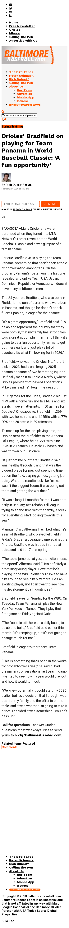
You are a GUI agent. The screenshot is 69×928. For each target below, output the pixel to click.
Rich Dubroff (15, 185)
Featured (28, 743)
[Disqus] (34, 796)
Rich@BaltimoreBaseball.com (38, 735)
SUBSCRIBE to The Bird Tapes (25, 105)
